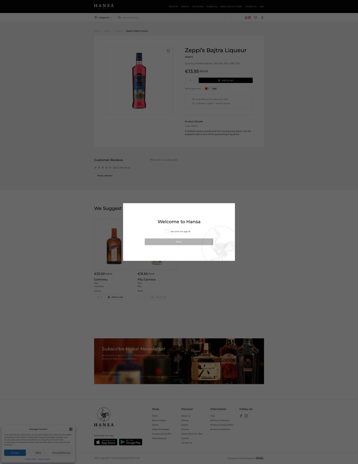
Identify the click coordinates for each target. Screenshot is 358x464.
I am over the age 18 (180, 231)
